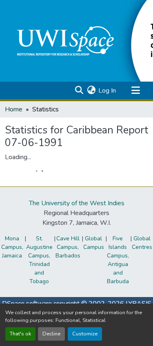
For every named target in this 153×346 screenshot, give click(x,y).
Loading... (18, 157)
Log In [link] (107, 90)
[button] (79, 90)
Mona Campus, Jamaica (12, 247)
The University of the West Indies (76, 203)
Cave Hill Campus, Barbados (67, 247)
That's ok (20, 333)
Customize (85, 333)
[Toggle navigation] (135, 90)
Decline (51, 333)
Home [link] (13, 109)
